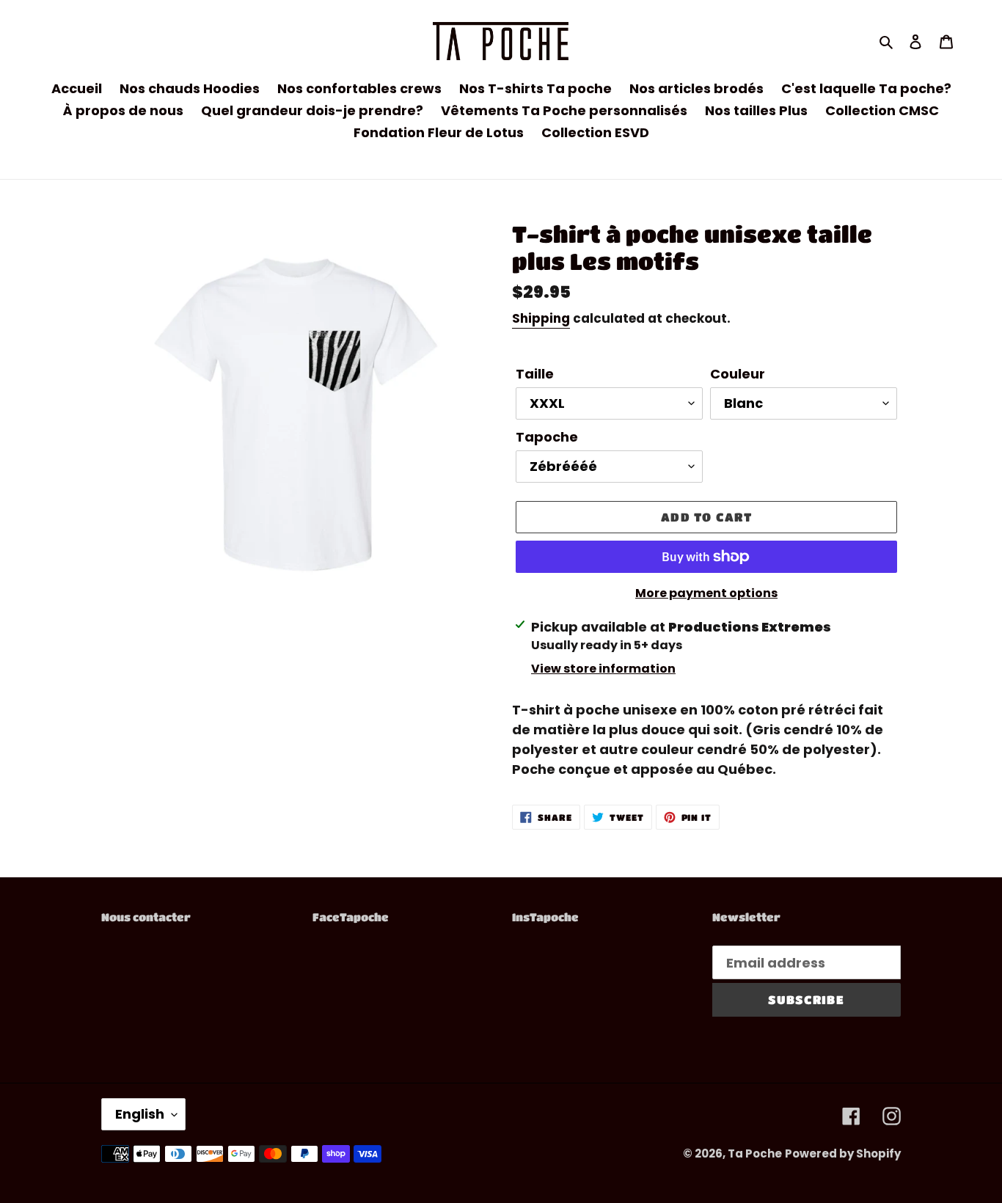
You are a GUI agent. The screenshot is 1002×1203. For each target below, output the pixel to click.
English (139, 1114)
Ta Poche (755, 1153)
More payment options (706, 593)
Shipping (541, 318)
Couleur (737, 374)
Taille (535, 374)
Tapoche (547, 437)
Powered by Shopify (843, 1153)
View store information (603, 668)
